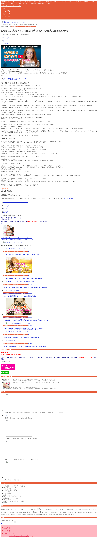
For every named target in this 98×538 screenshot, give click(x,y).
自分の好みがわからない (49, 514)
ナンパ (55, 509)
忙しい (73, 512)
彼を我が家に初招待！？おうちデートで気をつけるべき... (41, 379)
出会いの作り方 (83, 509)
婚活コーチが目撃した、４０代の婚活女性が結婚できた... (25, 387)
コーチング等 (6, 10)
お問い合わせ (6, 13)
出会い (77, 509)
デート (52, 509)
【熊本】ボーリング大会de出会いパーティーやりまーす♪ (20, 459)
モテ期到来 (67, 509)
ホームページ (6, 14)
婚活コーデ (29, 512)
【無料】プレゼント (8, 16)
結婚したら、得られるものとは (14, 480)
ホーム (5, 8)
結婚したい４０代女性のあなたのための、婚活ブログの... (42, 388)
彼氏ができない (58, 512)
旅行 (76, 512)
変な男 (7, 512)
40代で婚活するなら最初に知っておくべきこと (16, 202)
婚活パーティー (39, 512)
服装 (81, 512)
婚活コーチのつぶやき (9, 495)
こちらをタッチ (5, 223)
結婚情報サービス (25, 514)
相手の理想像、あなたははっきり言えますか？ (15, 78)
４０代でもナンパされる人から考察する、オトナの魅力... (46, 382)
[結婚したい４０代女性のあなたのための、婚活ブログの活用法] (15, 388)
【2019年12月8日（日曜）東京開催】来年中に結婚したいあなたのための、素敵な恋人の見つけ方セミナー (33, 412)
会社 (75, 509)
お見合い (7, 509)
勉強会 (94, 509)
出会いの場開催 (7, 493)
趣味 (72, 514)
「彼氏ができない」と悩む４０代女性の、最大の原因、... (42, 381)
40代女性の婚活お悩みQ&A (10, 489)
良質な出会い (59, 514)
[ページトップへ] (1, 523)
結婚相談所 (30, 514)
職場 (41, 514)
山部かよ (46, 512)
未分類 (5, 502)
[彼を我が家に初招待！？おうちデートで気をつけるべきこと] (14, 379)
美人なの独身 (37, 514)
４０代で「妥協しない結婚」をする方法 (11, 6)
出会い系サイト (89, 509)
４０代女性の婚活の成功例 (10, 490)
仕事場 (71, 509)
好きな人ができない (14, 512)
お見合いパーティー (13, 509)
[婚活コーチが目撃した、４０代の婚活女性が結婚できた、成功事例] (6, 387)
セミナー (48, 509)
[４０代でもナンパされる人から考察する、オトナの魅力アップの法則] (17, 382)
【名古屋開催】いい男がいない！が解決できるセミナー (20, 438)
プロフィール (6, 11)
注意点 (83, 512)
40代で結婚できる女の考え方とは (12, 487)
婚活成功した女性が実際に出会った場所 (13, 501)
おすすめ (3, 509)
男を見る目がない (90, 512)
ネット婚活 (60, 509)
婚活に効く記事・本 (8, 499)
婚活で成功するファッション (10, 498)
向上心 (4, 512)
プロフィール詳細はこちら (70, 198)
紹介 (4, 514)
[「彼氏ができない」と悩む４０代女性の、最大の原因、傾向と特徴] (15, 381)
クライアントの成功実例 (29, 509)
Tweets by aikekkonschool (7, 520)
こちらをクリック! (5, 361)
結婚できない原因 (9, 514)
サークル (43, 509)
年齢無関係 (51, 512)
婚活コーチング (22, 512)
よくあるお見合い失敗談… (10, 79)
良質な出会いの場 (66, 514)
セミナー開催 (6, 492)
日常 (78, 512)
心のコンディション (66, 512)
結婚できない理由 (17, 514)
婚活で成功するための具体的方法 (12, 496)
